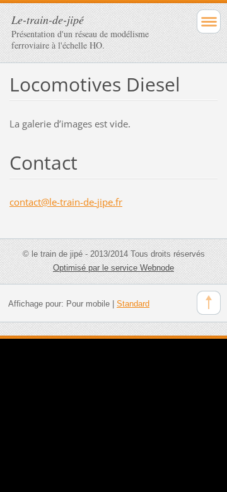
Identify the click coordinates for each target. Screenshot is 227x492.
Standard (133, 303)
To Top (209, 303)
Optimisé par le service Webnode (113, 267)
